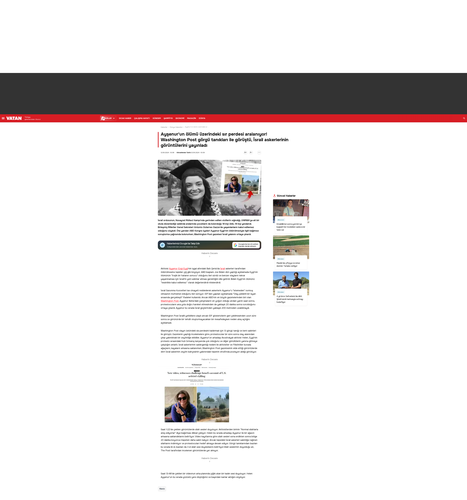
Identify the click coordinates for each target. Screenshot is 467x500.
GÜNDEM (157, 118)
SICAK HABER (125, 118)
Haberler (164, 127)
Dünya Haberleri (176, 127)
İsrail (160, 220)
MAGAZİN (191, 118)
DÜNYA (202, 118)
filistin (162, 489)
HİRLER (106, 118)
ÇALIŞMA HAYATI (142, 118)
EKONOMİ (180, 118)
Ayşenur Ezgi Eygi (178, 269)
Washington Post (203, 234)
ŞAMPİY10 (168, 118)
